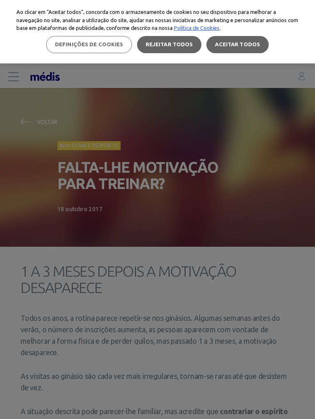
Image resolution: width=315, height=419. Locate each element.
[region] (157, 31)
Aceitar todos (237, 44)
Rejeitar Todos (169, 44)
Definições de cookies (89, 44)
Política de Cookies (196, 28)
